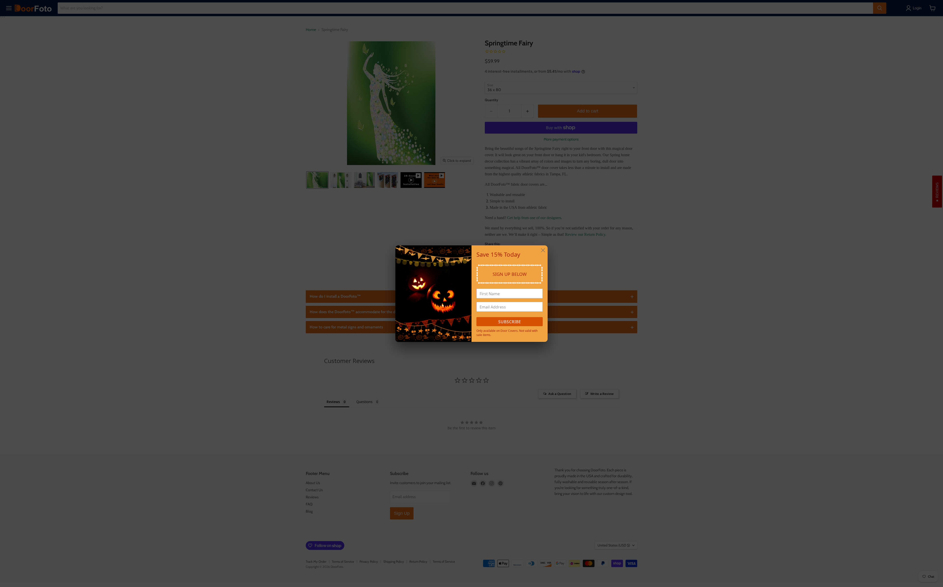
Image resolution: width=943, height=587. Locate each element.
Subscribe (509, 321)
